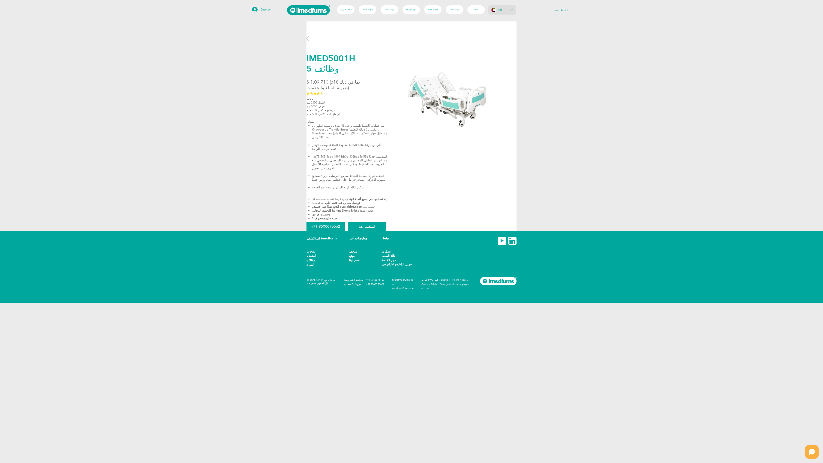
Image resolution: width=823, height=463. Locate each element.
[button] (313, 264)
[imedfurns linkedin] (512, 241)
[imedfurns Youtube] (502, 241)
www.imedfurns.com (403, 288)
